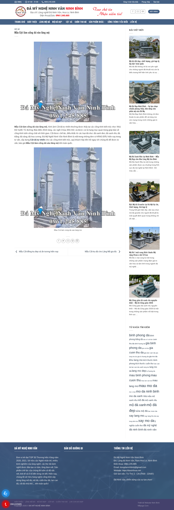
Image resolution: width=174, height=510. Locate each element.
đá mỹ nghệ (150, 425)
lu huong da (150, 371)
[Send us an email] (138, 11)
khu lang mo (136, 360)
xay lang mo (136, 415)
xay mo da (146, 421)
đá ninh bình (136, 429)
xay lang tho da (150, 416)
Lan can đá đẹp (76, 502)
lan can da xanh (137, 367)
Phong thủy (146, 2)
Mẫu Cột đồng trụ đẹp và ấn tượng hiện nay (38, 252)
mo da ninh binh (147, 391)
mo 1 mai (132, 392)
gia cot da (145, 348)
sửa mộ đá (142, 411)
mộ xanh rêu (151, 400)
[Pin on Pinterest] (72, 241)
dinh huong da (140, 344)
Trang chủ (20, 21)
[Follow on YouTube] (142, 11)
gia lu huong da (143, 356)
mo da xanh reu (138, 396)
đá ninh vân (150, 429)
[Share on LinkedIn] (77, 241)
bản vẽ (145, 339)
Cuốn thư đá (81, 21)
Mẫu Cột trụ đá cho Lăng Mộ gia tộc (101, 252)
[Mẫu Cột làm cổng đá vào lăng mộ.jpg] (67, 187)
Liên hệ (133, 21)
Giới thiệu (32, 21)
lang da (146, 367)
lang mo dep (139, 370)
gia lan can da (149, 353)
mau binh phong (139, 375)
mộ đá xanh (137, 405)
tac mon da (152, 411)
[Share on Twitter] (63, 241)
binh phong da (139, 335)
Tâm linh (156, 2)
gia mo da (153, 356)
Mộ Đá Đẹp (57, 21)
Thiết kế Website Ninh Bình (149, 503)
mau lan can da (146, 381)
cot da (150, 339)
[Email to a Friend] (68, 241)
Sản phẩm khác (96, 21)
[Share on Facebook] (59, 241)
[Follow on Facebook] (133, 11)
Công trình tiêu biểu (130, 2)
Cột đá (69, 21)
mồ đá (141, 400)
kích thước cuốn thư (144, 363)
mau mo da (148, 386)
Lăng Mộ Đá (44, 21)
